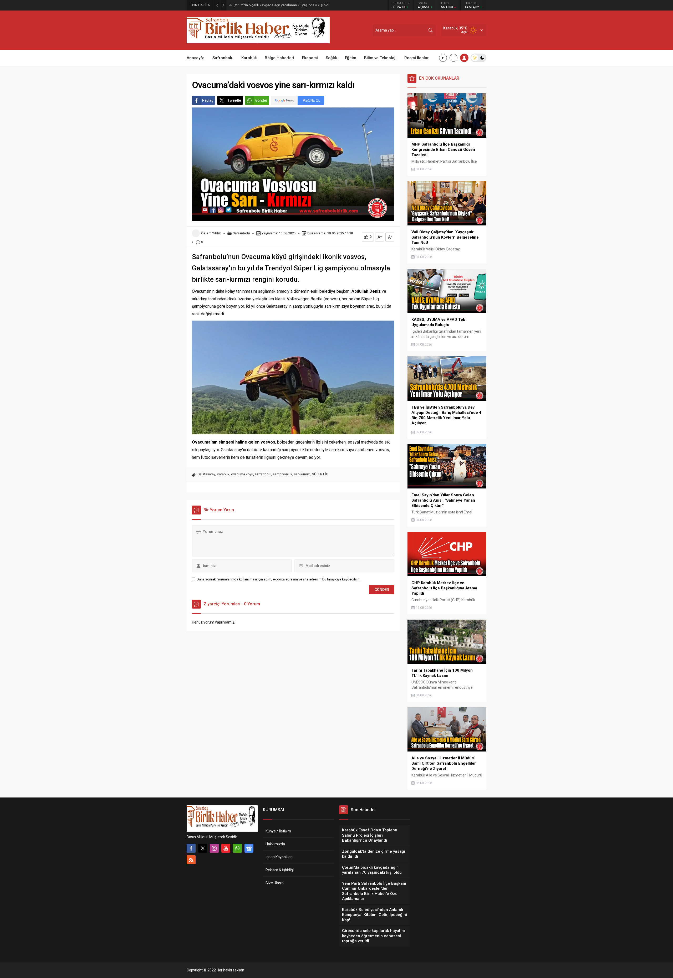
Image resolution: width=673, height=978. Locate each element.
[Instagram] (214, 848)
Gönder (261, 100)
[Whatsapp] (237, 848)
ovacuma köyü (242, 474)
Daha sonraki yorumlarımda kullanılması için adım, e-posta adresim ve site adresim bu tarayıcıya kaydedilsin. (278, 579)
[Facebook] (191, 848)
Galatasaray (206, 474)
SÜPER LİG (320, 474)
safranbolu (263, 474)
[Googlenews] (248, 848)
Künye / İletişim (278, 831)
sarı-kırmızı (302, 474)
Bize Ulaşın (275, 883)
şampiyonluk (282, 474)
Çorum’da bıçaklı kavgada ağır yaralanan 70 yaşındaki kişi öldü (281, 5)
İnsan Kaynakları (279, 857)
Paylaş (207, 100)
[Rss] (191, 859)
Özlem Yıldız (211, 233)
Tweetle (234, 100)
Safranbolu (241, 233)
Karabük (223, 474)
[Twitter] (202, 848)
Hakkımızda (275, 844)
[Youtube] (225, 848)
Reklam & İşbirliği (280, 870)
